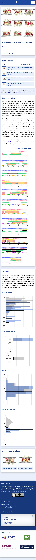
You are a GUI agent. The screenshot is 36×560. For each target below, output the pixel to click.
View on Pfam (8, 53)
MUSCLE (8, 142)
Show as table (26, 64)
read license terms (19, 92)
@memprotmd (8, 507)
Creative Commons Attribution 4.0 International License (14, 491)
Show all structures (23, 148)
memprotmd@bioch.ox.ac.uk (11, 506)
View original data (9, 92)
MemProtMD (6, 504)
